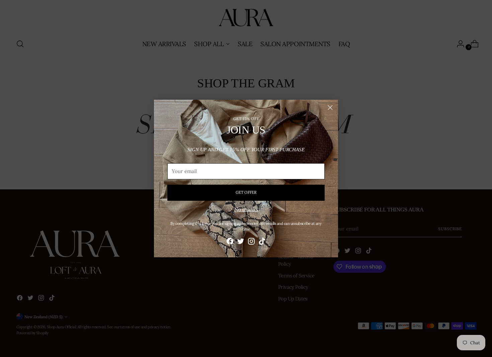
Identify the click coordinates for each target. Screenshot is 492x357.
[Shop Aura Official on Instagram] (251, 242)
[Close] (330, 107)
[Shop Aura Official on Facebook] (230, 242)
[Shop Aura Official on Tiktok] (262, 242)
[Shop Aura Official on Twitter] (241, 242)
